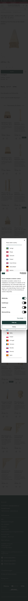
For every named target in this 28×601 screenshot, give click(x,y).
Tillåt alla (14, 322)
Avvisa (14, 326)
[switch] (24, 303)
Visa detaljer (20, 318)
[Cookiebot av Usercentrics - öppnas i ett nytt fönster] (20, 273)
